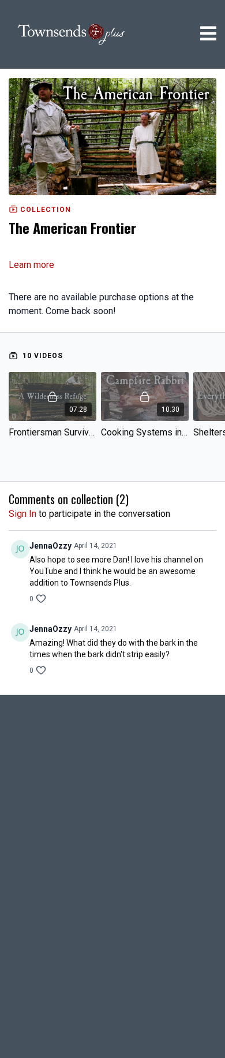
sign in (22, 513)
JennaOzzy (50, 545)
